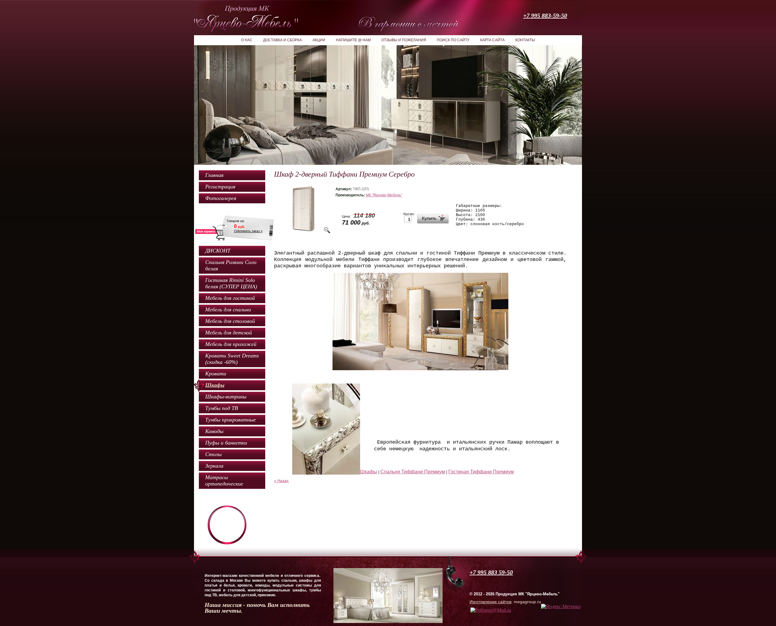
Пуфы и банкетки (226, 443)
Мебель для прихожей (230, 344)
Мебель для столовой (230, 321)
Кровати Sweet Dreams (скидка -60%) (232, 359)
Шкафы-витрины (225, 397)
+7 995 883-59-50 (545, 15)
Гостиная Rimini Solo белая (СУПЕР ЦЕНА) (231, 283)
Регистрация (220, 187)
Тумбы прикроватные (230, 420)
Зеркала (214, 466)
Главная (214, 175)
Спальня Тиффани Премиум (412, 471)
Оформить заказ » (248, 231)
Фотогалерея (220, 198)
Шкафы (214, 385)
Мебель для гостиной (230, 298)
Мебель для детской (228, 333)
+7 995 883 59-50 (491, 572)
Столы (213, 454)
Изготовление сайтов (490, 601)
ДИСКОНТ (217, 251)
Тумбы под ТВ (221, 408)
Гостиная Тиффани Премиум (481, 471)
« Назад (281, 481)
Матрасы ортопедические (224, 480)
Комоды (214, 431)
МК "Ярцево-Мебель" (384, 195)
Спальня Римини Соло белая (230, 265)
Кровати (215, 374)
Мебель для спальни (228, 309)
